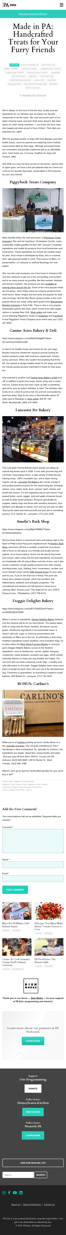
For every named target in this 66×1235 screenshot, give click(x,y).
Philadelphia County (37, 72)
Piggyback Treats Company (33, 182)
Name (6, 859)
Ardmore (55, 72)
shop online (33, 399)
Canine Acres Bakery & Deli (33, 330)
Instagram (43, 316)
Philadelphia (14, 84)
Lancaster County (15, 72)
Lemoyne (51, 80)
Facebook (58, 316)
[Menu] (61, 5)
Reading (54, 84)
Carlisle (33, 76)
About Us (15, 1204)
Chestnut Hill (47, 76)
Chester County (29, 69)
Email (5, 873)
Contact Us (49, 1204)
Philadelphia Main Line (35, 84)
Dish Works (37, 998)
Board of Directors (32, 1204)
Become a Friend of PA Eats (33, 14)
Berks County (11, 69)
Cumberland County (50, 69)
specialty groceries (15, 746)
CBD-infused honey (39, 572)
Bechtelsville (19, 76)
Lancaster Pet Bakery (33, 410)
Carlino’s (21, 742)
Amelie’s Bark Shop (33, 521)
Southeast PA (48, 65)
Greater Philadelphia (20, 80)
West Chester (32, 88)
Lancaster (39, 80)
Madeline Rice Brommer (34, 95)
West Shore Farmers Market (34, 644)
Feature (14, 65)
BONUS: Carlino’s (33, 683)
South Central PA (30, 65)
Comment (7, 827)
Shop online (36, 312)
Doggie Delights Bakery (33, 600)
